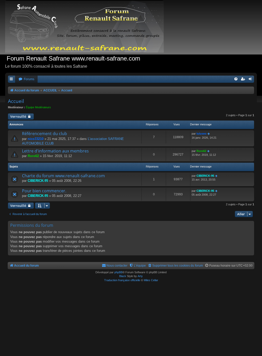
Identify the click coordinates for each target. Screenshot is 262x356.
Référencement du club (44, 133)
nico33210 (35, 139)
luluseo (201, 133)
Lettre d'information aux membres (55, 151)
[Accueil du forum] (87, 27)
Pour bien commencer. (44, 191)
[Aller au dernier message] (209, 134)
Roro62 (33, 156)
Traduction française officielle (122, 280)
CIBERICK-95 (38, 181)
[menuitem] (26, 79)
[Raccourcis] (11, 79)
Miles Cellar (151, 280)
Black (122, 276)
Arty (140, 276)
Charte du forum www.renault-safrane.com (63, 176)
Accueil (16, 101)
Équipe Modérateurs (38, 107)
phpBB (118, 272)
